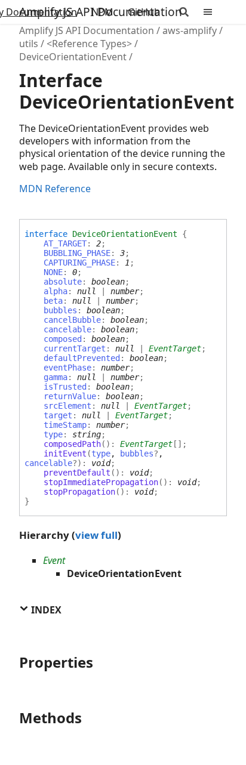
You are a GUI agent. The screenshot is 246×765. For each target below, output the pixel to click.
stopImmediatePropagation (101, 482)
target (58, 415)
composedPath (72, 444)
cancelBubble (72, 320)
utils (28, 43)
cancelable (67, 329)
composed (63, 339)
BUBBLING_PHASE (77, 253)
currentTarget (75, 348)
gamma (55, 377)
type (53, 434)
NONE (53, 272)
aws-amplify (189, 30)
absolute (63, 281)
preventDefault (77, 472)
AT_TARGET (65, 243)
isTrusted (65, 386)
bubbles (60, 310)
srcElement (67, 406)
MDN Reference (55, 188)
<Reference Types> (89, 43)
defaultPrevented (82, 358)
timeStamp (65, 425)
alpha (55, 291)
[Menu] (215, 12)
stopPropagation (79, 491)
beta (53, 301)
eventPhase (67, 367)
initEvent (65, 453)
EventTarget (175, 348)
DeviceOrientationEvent (73, 56)
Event (54, 560)
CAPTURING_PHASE (79, 262)
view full (96, 535)
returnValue (70, 396)
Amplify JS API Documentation (100, 12)
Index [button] (45, 610)
